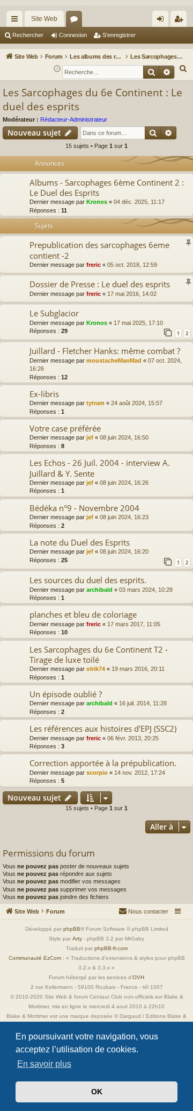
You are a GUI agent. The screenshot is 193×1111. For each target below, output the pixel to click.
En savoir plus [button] (44, 1063)
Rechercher (27, 35)
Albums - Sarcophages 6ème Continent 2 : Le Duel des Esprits (106, 187)
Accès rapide (17, 21)
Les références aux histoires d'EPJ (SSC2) (102, 728)
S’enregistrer (119, 35)
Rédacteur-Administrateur (73, 119)
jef (89, 437)
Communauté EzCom (35, 958)
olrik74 (95, 669)
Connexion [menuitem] (162, 21)
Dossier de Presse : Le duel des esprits (99, 284)
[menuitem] (183, 69)
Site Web (44, 19)
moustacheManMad (114, 360)
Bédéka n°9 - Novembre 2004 (84, 508)
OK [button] (96, 1091)
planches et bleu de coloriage (83, 614)
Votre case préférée (65, 428)
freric (93, 264)
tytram (95, 403)
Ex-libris (44, 393)
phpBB (71, 929)
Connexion (73, 35)
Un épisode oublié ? (65, 694)
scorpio (97, 772)
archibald (99, 589)
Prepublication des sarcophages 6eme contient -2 (99, 249)
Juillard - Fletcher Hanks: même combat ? (104, 350)
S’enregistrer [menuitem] (181, 21)
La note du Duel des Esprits (79, 542)
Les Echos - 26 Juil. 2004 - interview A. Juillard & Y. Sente (99, 467)
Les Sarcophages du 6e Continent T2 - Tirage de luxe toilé (98, 654)
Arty (77, 939)
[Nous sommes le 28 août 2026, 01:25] (57, 69)
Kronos (96, 202)
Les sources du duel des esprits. (87, 580)
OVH (138, 977)
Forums (76, 21)
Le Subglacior (54, 313)
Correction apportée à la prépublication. (102, 763)
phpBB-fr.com (111, 948)
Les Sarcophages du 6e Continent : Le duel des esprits (92, 100)
